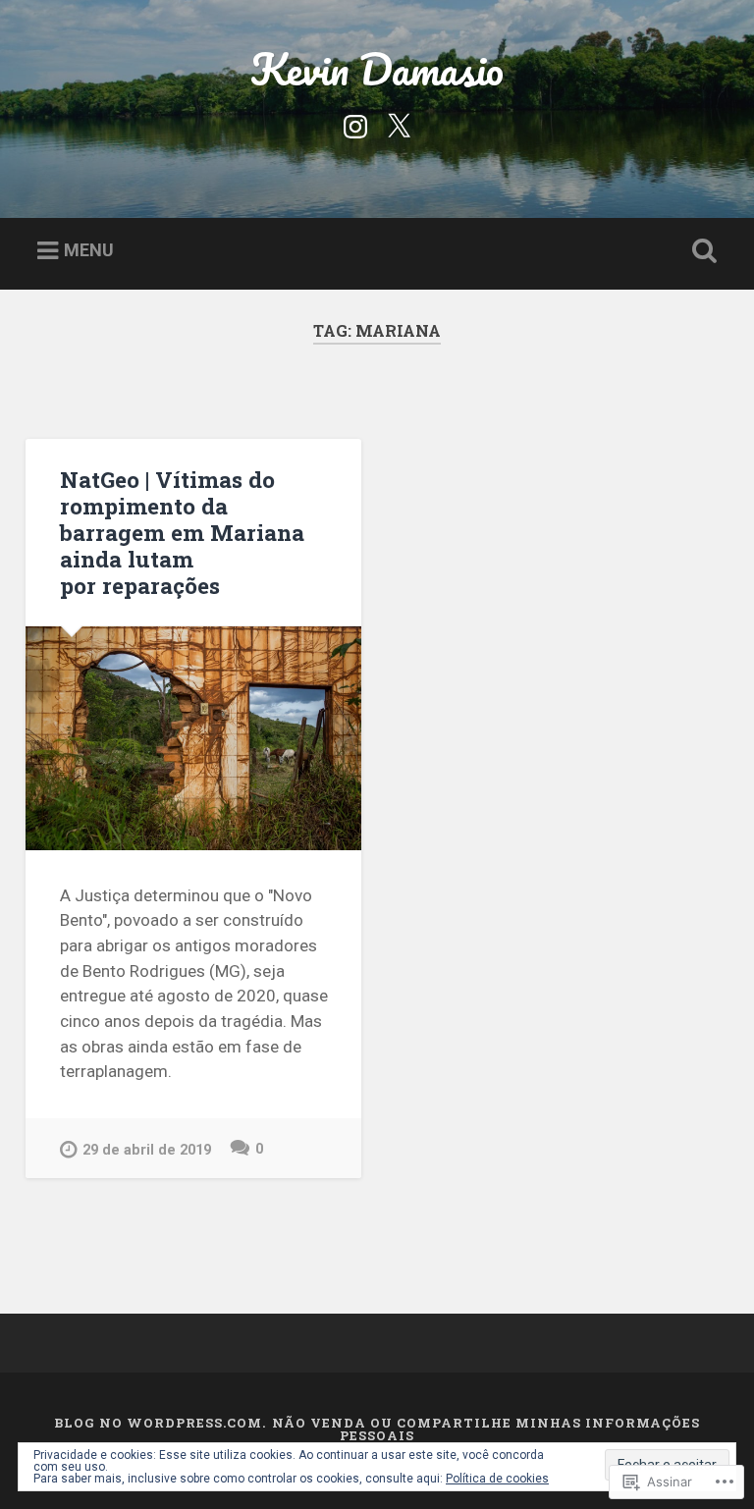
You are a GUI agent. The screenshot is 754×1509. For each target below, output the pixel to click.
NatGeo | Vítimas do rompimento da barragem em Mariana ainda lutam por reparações (182, 532)
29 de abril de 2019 (146, 1150)
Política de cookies (497, 1478)
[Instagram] (355, 124)
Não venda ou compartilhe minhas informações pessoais (486, 1429)
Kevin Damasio (377, 68)
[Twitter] (398, 124)
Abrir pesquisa (701, 251)
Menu (89, 250)
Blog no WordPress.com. (160, 1422)
